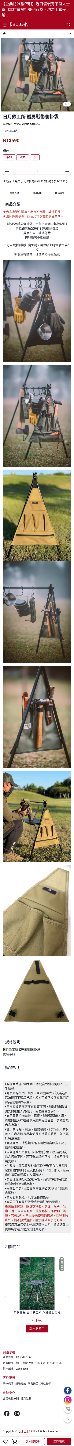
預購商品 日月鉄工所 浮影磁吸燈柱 (37, 1313)
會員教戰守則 (11, 1398)
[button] (69, 1298)
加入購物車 (33, 1441)
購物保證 (8, 1384)
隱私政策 (33, 1384)
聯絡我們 (45, 1384)
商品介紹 (14, 193)
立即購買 (59, 1441)
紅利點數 (26, 1398)
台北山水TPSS (26, 1431)
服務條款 (20, 1384)
